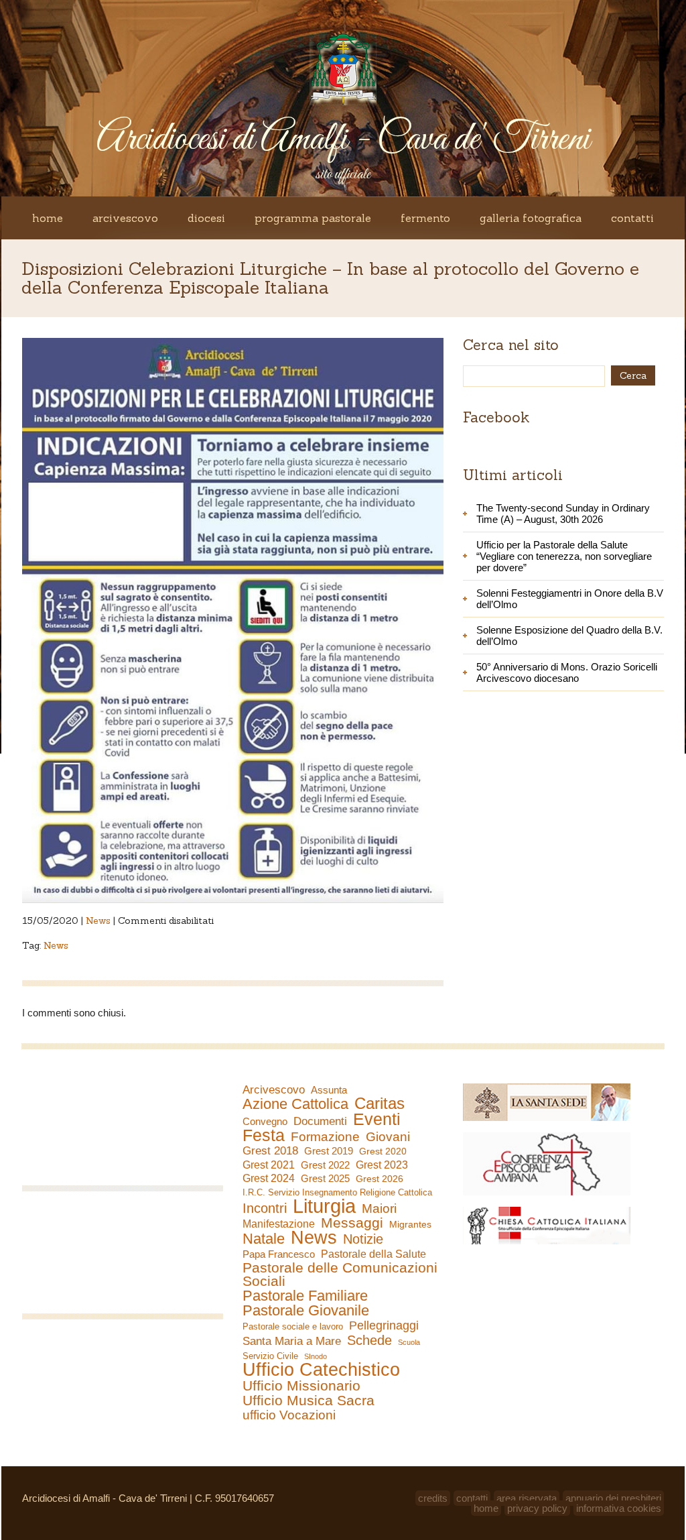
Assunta (329, 1089)
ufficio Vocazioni (289, 1415)
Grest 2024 (269, 1178)
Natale (264, 1239)
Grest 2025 (325, 1178)
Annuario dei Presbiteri (613, 1498)
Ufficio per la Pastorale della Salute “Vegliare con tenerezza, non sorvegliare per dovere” (564, 556)
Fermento (425, 218)
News (98, 920)
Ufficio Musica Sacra (308, 1400)
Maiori (379, 1209)
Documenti (320, 1121)
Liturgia (324, 1206)
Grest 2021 (269, 1165)
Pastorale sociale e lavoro (293, 1326)
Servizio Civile (270, 1356)
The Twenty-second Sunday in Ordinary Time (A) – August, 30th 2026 (563, 513)
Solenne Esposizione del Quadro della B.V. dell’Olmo (569, 635)
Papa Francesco (279, 1254)
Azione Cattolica (295, 1104)
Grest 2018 (270, 1150)
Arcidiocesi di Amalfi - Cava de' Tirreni (343, 140)
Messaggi (352, 1223)
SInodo (315, 1356)
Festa (264, 1135)
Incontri (265, 1208)
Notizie (363, 1239)
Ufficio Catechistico (321, 1369)
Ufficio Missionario (301, 1386)
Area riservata (526, 1498)
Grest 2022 (325, 1165)
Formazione (325, 1137)
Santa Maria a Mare (292, 1341)
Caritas (379, 1103)
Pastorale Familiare (305, 1296)
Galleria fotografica (530, 218)
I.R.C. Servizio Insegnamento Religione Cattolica (337, 1192)
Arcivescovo (125, 218)
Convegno (265, 1121)
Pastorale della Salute (373, 1254)
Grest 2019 (328, 1151)
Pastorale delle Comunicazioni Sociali (340, 1274)
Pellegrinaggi (384, 1325)
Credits (433, 1498)
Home (47, 218)
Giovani (388, 1137)
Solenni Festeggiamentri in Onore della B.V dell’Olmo (569, 598)
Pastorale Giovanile (306, 1310)
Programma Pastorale (313, 218)
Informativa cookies (618, 1508)
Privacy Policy (537, 1508)
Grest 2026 (379, 1178)
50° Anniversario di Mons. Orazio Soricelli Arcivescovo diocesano (566, 672)
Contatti (632, 218)
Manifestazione (279, 1224)
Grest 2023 (382, 1165)
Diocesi (206, 218)
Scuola (409, 1342)
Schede (369, 1340)
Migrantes (410, 1224)
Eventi (377, 1119)
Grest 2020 (383, 1151)
